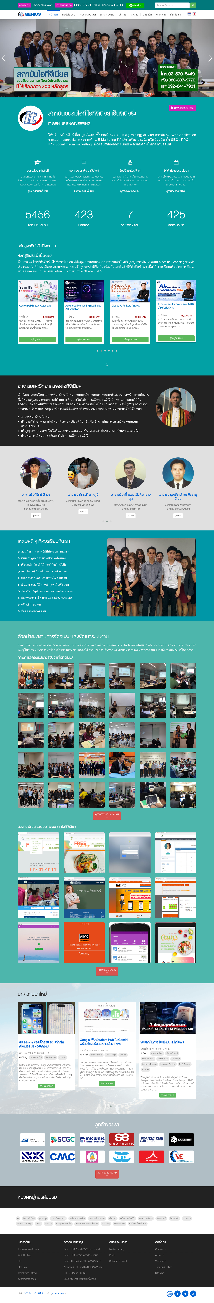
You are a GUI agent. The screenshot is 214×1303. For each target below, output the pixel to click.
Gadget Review (148, 1064)
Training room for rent (28, 1249)
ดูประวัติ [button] (36, 515)
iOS (107, 1057)
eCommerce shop (27, 1279)
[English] (194, 14)
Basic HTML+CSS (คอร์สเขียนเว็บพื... (82, 1255)
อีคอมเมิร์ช (174, 1218)
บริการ (122, 14)
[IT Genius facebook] (177, 1293)
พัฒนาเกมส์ (161, 1218)
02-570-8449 (43, 5)
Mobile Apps (42, 1059)
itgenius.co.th (58, 1293)
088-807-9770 (85, 5)
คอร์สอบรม (68, 14)
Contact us (160, 1249)
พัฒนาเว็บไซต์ (51, 1053)
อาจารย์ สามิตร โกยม (178, 494)
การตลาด (187, 1218)
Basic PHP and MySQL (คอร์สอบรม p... (84, 1261)
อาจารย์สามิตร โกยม (59, 395)
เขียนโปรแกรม (27, 1059)
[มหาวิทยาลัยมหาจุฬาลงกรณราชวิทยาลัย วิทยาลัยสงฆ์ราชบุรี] (92, 1157)
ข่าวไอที (24, 1070)
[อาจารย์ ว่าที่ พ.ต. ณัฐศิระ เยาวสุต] (36, 473)
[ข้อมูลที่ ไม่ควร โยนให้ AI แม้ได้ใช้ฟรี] (46, 1018)
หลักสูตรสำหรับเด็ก (63, 1223)
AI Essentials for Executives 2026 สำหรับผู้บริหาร (83, 306)
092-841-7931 (113, 5)
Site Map (159, 1273)
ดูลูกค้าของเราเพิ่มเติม (107, 1172)
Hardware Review (46, 1064)
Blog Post (22, 1267)
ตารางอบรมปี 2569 (184, 108)
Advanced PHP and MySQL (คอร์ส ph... (84, 1267)
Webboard (160, 1261)
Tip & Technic (63, 1064)
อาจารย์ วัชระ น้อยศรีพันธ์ (130, 494)
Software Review (28, 1064)
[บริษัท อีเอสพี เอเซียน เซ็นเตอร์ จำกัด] (121, 1157)
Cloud (38, 1223)
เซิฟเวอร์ (112, 1218)
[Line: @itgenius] (170, 1293)
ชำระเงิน (147, 14)
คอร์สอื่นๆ (106, 1223)
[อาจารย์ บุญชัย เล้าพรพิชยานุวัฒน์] (83, 473)
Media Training (116, 1249)
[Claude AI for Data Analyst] (38, 291)
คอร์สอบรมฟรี (119, 1223)
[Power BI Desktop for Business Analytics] (176, 291)
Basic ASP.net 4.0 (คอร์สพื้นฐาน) (80, 1279)
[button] (102, 93)
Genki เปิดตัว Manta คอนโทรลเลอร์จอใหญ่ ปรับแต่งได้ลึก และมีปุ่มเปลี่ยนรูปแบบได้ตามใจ (167, 1044)
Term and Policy (163, 1267)
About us (159, 1255)
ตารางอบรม (107, 14)
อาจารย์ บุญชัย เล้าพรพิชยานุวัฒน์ (83, 496)
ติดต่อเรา (175, 14)
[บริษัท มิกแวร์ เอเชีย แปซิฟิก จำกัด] (92, 1139)
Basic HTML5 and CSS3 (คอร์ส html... (83, 1249)
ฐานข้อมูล (54, 1059)
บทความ (161, 14)
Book (112, 1255)
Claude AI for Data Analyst (33, 306)
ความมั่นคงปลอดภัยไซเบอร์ (87, 1223)
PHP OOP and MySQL (75, 1273)
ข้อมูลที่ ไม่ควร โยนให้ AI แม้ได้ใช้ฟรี (41, 1042)
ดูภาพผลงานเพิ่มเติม (107, 969)
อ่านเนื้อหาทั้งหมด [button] (46, 1095)
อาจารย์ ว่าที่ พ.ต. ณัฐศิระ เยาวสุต (36, 496)
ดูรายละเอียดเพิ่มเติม (38, 191)
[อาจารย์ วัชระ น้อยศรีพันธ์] (130, 473)
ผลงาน (134, 14)
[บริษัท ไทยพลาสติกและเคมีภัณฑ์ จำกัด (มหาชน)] (62, 1139)
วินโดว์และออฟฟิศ (77, 1218)
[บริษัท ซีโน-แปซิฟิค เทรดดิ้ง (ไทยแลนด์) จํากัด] (121, 1139)
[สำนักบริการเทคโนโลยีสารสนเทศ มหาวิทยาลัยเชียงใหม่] (151, 1139)
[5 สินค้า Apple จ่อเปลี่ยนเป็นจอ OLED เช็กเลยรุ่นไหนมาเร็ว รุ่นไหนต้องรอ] (107, 1018)
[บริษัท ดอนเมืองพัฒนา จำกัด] (151, 1157)
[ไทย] (189, 14)
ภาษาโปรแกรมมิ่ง (58, 1218)
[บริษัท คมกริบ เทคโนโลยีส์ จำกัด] (181, 1139)
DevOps (48, 1223)
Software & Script (118, 1261)
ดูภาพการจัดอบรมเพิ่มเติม (107, 814)
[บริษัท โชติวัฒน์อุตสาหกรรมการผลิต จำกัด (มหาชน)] (62, 1157)
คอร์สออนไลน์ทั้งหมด (137, 1223)
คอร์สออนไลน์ (88, 14)
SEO (20, 1261)
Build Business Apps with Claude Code (130, 307)
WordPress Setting (27, 1273)
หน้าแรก (53, 14)
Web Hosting (24, 1255)
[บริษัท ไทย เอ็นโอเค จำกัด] (32, 1157)
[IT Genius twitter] (185, 1293)
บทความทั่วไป (36, 1053)
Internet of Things (24, 1223)
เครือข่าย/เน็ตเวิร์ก (127, 1218)
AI (18, 1218)
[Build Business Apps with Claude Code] (130, 291)
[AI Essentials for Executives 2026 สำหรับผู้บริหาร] (84, 290)
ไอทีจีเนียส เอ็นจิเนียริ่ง (34, 1293)
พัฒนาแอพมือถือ (146, 1218)
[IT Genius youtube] (193, 1293)
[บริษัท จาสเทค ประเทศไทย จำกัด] (32, 1139)
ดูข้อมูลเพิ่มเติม (37, 339)
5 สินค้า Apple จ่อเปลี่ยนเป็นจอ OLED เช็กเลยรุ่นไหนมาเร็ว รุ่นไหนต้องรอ (107, 1044)
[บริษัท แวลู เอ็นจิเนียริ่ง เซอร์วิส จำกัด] (181, 1157)
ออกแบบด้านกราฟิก (97, 1218)
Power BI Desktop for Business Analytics (175, 307)
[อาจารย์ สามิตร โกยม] (178, 473)
